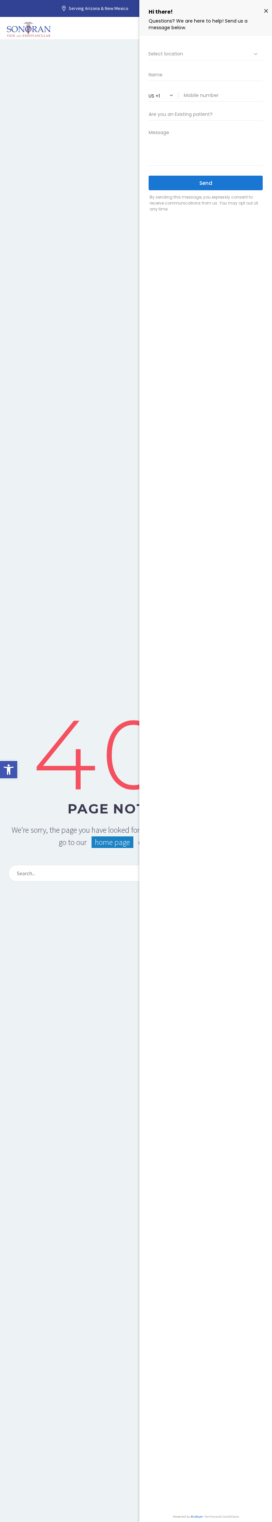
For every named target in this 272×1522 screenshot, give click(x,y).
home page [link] (112, 842)
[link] (8, 769)
